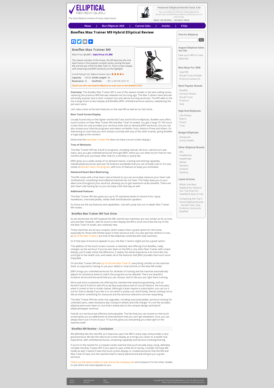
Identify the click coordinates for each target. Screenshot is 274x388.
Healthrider (185, 158)
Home (87, 25)
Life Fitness (185, 115)
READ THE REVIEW (163, 20)
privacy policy (199, 382)
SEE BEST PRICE (181, 20)
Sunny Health (186, 140)
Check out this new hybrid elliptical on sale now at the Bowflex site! (107, 85)
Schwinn (183, 168)
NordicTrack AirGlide (190, 75)
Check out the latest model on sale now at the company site (102, 362)
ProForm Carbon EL (190, 78)
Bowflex (183, 90)
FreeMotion (185, 155)
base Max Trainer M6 (97, 139)
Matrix (182, 118)
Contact (106, 382)
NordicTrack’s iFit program (95, 167)
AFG (181, 151)
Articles (166, 25)
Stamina (183, 172)
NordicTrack (186, 97)
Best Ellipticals (89, 380)
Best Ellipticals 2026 (113, 25)
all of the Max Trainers (86, 235)
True (182, 125)
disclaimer (187, 382)
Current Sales (143, 25)
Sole (181, 104)
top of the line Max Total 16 (116, 263)
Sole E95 (183, 72)
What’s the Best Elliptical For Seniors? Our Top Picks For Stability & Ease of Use (191, 189)
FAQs (184, 25)
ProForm (184, 100)
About (72, 382)
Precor (183, 122)
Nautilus (184, 165)
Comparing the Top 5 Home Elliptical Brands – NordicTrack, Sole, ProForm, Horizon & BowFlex (191, 205)
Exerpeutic (185, 137)
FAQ (104, 380)
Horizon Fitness (187, 93)
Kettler (183, 162)
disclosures (178, 382)
